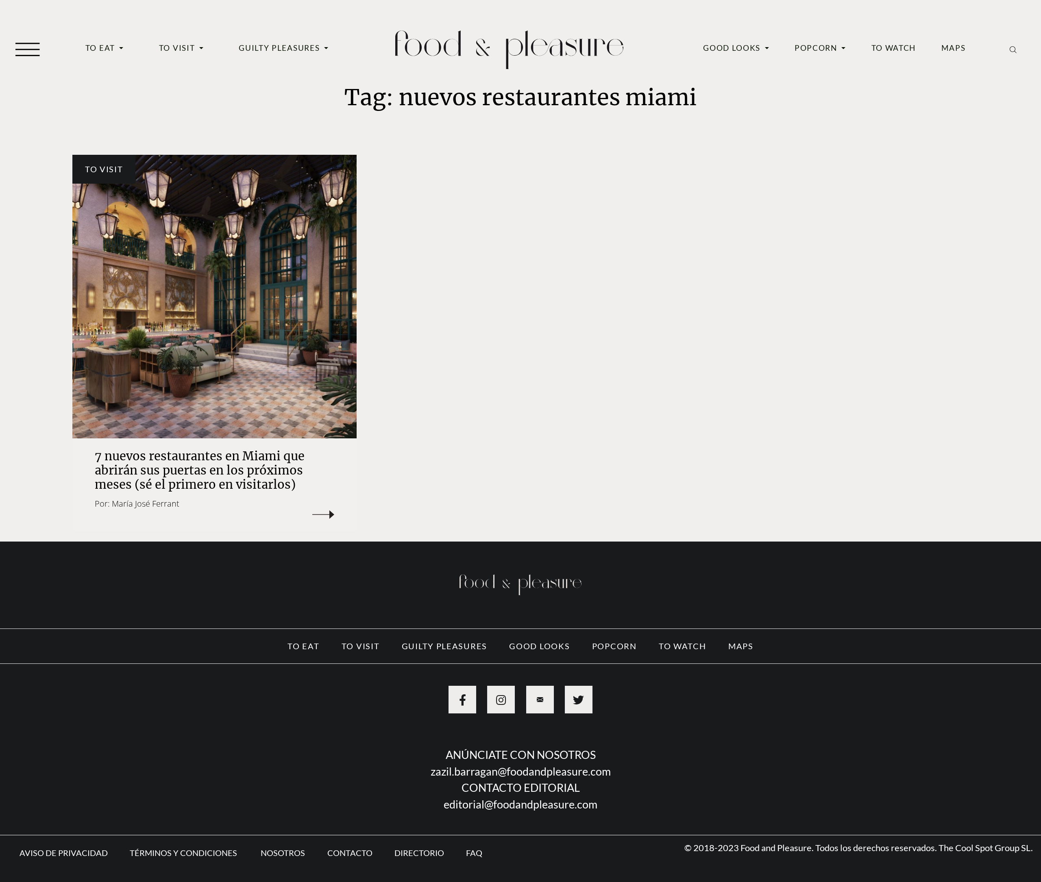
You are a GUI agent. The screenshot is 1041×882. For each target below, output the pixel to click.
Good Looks (733, 47)
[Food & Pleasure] (509, 46)
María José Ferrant (145, 503)
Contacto (349, 853)
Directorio (419, 853)
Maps (953, 47)
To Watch (893, 47)
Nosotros (283, 853)
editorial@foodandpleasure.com (520, 804)
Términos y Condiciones (184, 853)
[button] (27, 48)
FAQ (474, 853)
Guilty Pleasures (280, 47)
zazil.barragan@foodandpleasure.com (521, 771)
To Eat (101, 47)
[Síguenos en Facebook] (462, 699)
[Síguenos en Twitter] (578, 699)
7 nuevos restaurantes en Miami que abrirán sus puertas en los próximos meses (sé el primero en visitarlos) (200, 470)
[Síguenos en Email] (540, 699)
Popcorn (817, 47)
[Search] (1013, 48)
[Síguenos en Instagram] (501, 699)
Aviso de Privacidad (64, 853)
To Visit (178, 47)
